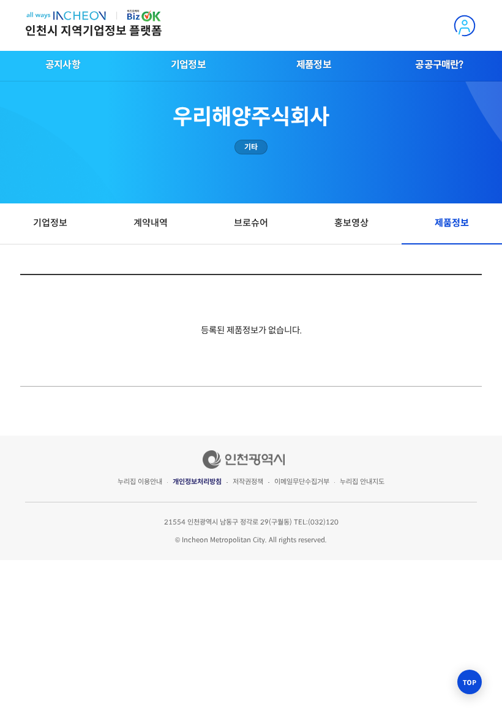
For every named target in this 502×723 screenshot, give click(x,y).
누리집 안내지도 (362, 481)
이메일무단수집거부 (301, 481)
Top (469, 682)
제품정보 (313, 64)
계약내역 (150, 223)
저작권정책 (248, 481)
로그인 (464, 25)
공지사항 (62, 64)
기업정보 (188, 64)
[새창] (244, 459)
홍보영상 (351, 223)
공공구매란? (439, 64)
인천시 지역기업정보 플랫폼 (93, 30)
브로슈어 (251, 223)
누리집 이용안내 (140, 481)
